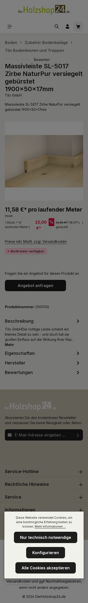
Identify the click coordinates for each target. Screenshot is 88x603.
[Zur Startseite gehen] (44, 10)
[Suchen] (57, 26)
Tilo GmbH (13, 95)
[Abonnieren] (78, 435)
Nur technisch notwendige (45, 537)
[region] (44, 161)
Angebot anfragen (35, 285)
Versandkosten (18, 581)
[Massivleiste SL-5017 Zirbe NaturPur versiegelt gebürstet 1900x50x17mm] (44, 161)
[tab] (43, 332)
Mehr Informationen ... (50, 526)
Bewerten (42, 59)
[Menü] (10, 26)
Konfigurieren (45, 552)
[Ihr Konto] (67, 26)
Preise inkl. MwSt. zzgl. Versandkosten (36, 241)
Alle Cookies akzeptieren (46, 567)
